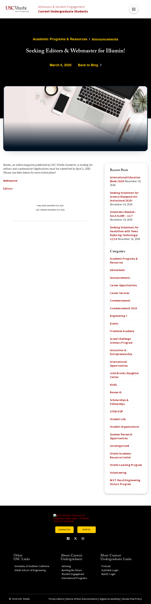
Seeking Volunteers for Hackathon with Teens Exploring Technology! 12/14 (124, 233)
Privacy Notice (56, 599)
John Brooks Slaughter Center (124, 375)
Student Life (118, 419)
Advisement (117, 270)
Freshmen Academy (122, 331)
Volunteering (118, 473)
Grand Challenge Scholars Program (121, 341)
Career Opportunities (123, 285)
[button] (134, 9)
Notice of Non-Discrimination (82, 599)
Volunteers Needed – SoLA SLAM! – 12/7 (123, 214)
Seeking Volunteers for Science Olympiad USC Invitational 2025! (124, 197)
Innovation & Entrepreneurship (121, 352)
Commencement (120, 301)
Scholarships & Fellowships (119, 402)
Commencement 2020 (123, 308)
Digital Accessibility (110, 599)
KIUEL (113, 385)
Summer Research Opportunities (121, 436)
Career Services (119, 293)
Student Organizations (124, 427)
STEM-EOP (116, 412)
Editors (8, 189)
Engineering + (118, 316)
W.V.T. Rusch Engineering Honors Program (125, 482)
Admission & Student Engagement (63, 9)
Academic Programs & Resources (124, 261)
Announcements (120, 278)
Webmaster (10, 181)
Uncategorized (119, 446)
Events (114, 324)
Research (116, 392)
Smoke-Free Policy (132, 599)
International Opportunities (119, 364)
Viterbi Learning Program (126, 465)
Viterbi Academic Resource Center (120, 455)
